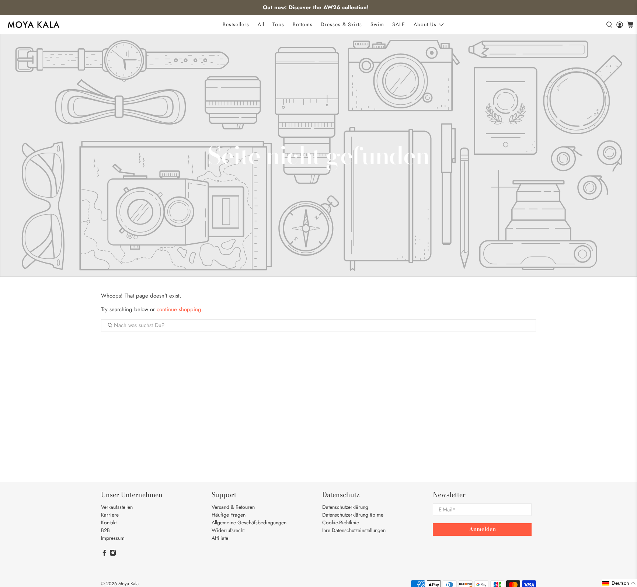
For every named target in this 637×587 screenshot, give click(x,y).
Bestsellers (236, 24)
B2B (105, 530)
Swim (377, 24)
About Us (425, 24)
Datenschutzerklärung (345, 507)
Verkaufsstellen (117, 507)
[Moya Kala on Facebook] (104, 554)
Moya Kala (128, 583)
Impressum (113, 538)
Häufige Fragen (229, 514)
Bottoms (303, 24)
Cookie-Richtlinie (340, 522)
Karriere (110, 514)
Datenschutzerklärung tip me (352, 514)
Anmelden (482, 529)
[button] (619, 583)
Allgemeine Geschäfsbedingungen (249, 522)
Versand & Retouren (233, 507)
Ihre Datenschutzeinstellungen (354, 530)
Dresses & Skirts (341, 24)
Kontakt (108, 522)
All (261, 24)
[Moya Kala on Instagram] (112, 554)
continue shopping (179, 309)
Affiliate (220, 538)
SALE (398, 24)
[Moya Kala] (33, 24)
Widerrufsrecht (228, 530)
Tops (278, 24)
